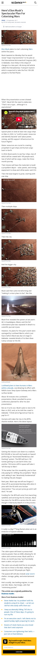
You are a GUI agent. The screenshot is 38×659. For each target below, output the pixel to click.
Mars (31, 49)
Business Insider (7, 593)
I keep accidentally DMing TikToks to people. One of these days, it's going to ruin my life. (19, 612)
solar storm (30, 574)
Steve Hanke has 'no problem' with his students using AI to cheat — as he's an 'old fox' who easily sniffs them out (19, 603)
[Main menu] (3, 2)
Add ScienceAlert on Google (13, 27)
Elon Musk (5, 49)
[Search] (35, 2)
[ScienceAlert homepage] (19, 2)
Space (3, 20)
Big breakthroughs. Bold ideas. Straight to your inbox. (20, 642)
